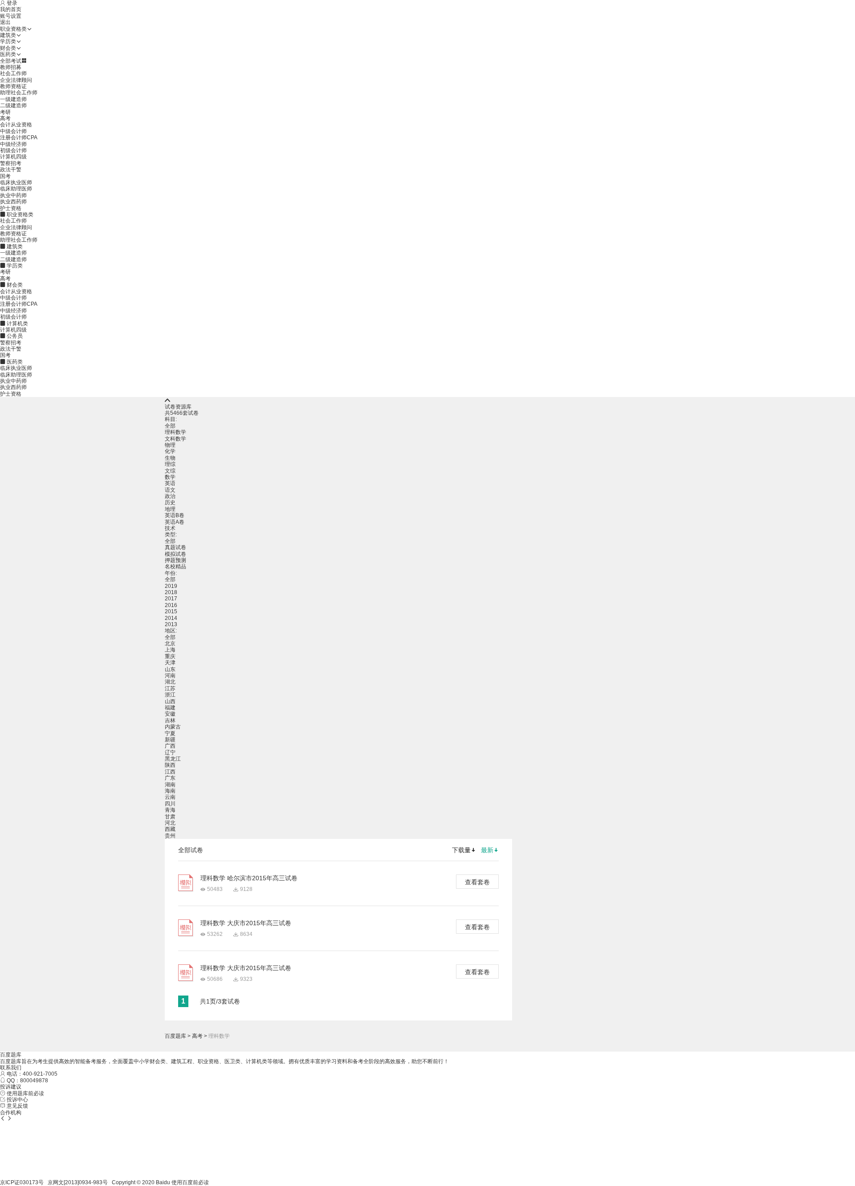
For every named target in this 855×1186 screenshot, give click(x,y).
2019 (171, 586)
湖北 (170, 682)
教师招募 (10, 67)
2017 (171, 598)
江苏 (170, 688)
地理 (170, 509)
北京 (170, 643)
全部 (170, 426)
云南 (170, 797)
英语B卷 (174, 515)
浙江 (170, 695)
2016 (171, 605)
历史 (170, 502)
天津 (170, 663)
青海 (170, 810)
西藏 (170, 829)
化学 (170, 451)
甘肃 (170, 817)
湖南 (170, 784)
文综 (170, 471)
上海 (170, 650)
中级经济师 (13, 144)
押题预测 (175, 560)
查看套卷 (477, 882)
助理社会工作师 (18, 92)
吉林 (170, 720)
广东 (170, 778)
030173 (29, 1182)
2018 (171, 592)
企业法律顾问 (16, 80)
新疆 (170, 740)
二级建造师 (13, 105)
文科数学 (175, 439)
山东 (170, 669)
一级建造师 (13, 99)
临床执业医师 (16, 182)
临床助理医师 (16, 189)
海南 (170, 791)
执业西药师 (13, 201)
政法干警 (10, 169)
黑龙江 (173, 759)
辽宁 (170, 752)
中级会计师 (13, 131)
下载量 (461, 850)
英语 (170, 483)
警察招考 (10, 163)
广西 (170, 746)
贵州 (170, 836)
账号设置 (10, 16)
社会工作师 (13, 73)
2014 (171, 618)
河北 (170, 823)
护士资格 (10, 208)
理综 (170, 464)
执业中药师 (13, 195)
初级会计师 (13, 150)
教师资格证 (13, 86)
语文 (170, 490)
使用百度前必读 (190, 1182)
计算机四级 (13, 157)
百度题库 (175, 1036)
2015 (171, 611)
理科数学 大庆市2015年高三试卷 (245, 923)
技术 (170, 528)
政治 (170, 496)
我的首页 (10, 9)
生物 (170, 458)
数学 (170, 477)
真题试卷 (175, 547)
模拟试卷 (175, 554)
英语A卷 (174, 522)
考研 (5, 112)
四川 (170, 804)
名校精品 (175, 566)
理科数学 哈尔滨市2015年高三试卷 (248, 878)
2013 (171, 624)
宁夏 (170, 733)
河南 (170, 675)
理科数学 (175, 432)
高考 (5, 118)
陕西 (170, 765)
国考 (5, 176)
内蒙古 (173, 727)
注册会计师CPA (18, 137)
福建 (170, 707)
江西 (170, 772)
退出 (5, 22)
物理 (170, 445)
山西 (170, 701)
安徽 (170, 714)
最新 (487, 850)
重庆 (170, 656)
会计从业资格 (16, 124)
